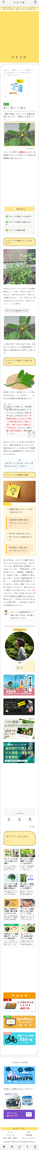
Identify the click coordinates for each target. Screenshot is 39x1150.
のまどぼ (19, 2)
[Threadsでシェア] (15, 745)
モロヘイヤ (16, 108)
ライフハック (10, 1135)
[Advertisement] (19, 33)
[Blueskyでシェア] (24, 740)
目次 (18, 209)
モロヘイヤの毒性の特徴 (17, 230)
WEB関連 (29, 1135)
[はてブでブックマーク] (32, 745)
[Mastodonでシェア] (15, 740)
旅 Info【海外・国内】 (10, 1138)
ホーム (10, 1132)
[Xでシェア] (6, 740)
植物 (7, 104)
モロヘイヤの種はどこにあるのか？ (20, 216)
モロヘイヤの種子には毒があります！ (18, 223)
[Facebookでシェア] (6, 745)
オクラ (8, 108)
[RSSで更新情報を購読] (21, 668)
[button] (30, 820)
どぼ (19, 662)
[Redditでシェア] (24, 745)
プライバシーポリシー (29, 1138)
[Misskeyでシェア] (32, 740)
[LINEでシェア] (6, 750)
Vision (29, 1132)
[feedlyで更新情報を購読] (17, 668)
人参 (24, 108)
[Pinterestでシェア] (15, 750)
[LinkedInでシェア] (24, 750)
